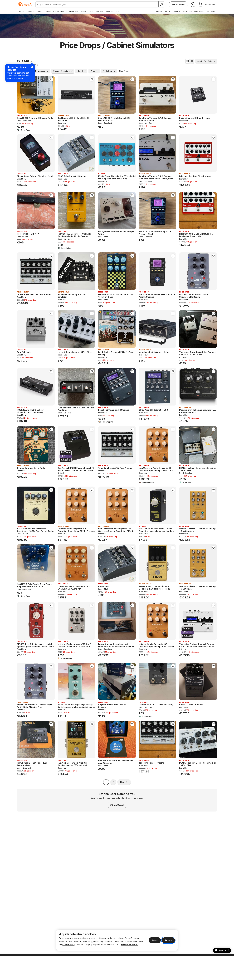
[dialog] (117, 940)
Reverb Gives (199, 11)
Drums (83, 11)
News (166, 11)
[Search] (161, 4)
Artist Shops (187, 11)
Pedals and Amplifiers (35, 11)
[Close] (31, 66)
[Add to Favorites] (32, 61)
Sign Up (208, 4)
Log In (214, 4)
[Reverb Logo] (25, 4)
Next (122, 782)
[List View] (192, 61)
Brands (159, 11)
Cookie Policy (68, 944)
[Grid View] (188, 61)
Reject (155, 940)
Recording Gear (72, 11)
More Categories (112, 11)
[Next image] (51, 95)
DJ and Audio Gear (96, 11)
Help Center (211, 11)
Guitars (21, 11)
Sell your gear (178, 4)
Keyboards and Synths (55, 11)
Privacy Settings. (129, 944)
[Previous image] (20, 95)
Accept (168, 940)
